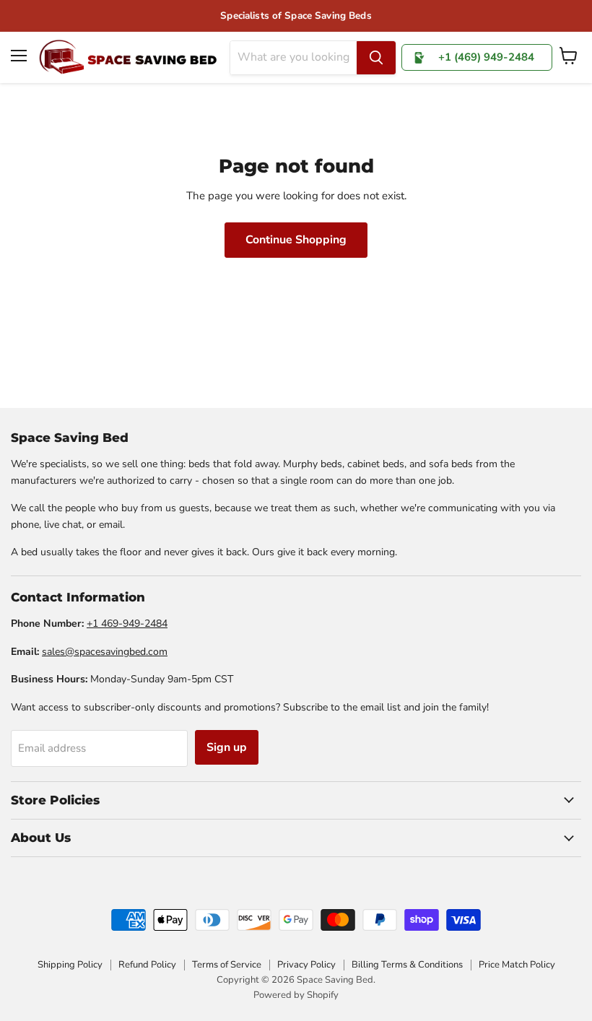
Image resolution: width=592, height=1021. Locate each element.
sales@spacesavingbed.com (104, 652)
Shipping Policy (70, 964)
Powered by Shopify (296, 995)
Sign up (226, 747)
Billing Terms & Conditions (407, 964)
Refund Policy (147, 964)
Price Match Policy (517, 964)
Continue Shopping (296, 240)
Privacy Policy (306, 964)
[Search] (376, 57)
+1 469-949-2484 (127, 623)
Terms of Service (226, 964)
